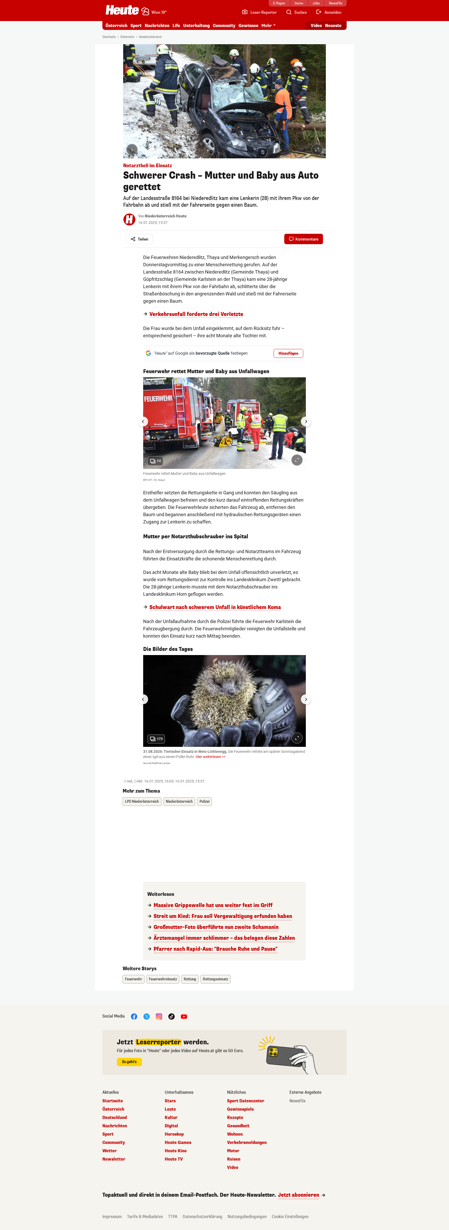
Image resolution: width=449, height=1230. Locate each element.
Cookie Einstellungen (290, 1216)
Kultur (171, 1117)
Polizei (204, 801)
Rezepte (235, 1117)
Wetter (109, 1151)
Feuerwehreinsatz (163, 979)
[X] (146, 1016)
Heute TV (174, 1159)
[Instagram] (159, 1016)
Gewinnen (248, 25)
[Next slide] (306, 421)
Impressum (112, 1216)
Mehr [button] (266, 25)
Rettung (190, 979)
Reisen (233, 1159)
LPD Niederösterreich (142, 801)
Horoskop (174, 1134)
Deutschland (114, 1117)
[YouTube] (184, 1016)
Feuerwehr (133, 979)
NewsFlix (297, 1101)
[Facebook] (134, 1016)
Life (176, 25)
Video (316, 25)
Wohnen (235, 1134)
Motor (233, 1151)
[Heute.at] (122, 10)
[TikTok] (171, 1016)
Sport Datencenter (245, 1101)
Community (224, 25)
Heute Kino (176, 1151)
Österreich (116, 25)
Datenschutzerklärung (202, 1216)
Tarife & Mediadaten (145, 1216)
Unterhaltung (196, 25)
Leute (170, 1109)
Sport (136, 25)
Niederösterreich (150, 37)
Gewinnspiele (240, 1109)
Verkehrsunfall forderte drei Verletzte (196, 314)
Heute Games (178, 1142)
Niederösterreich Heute (166, 216)
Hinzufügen (288, 353)
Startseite (109, 37)
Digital (171, 1126)
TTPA (172, 1216)
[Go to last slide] (143, 421)
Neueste (333, 25)
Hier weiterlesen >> (211, 757)
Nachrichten (114, 1126)
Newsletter (113, 1159)
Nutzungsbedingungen (247, 1216)
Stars (170, 1101)
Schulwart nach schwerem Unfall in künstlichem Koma (215, 607)
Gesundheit (238, 1126)
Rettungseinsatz (215, 979)
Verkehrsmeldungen (247, 1142)
